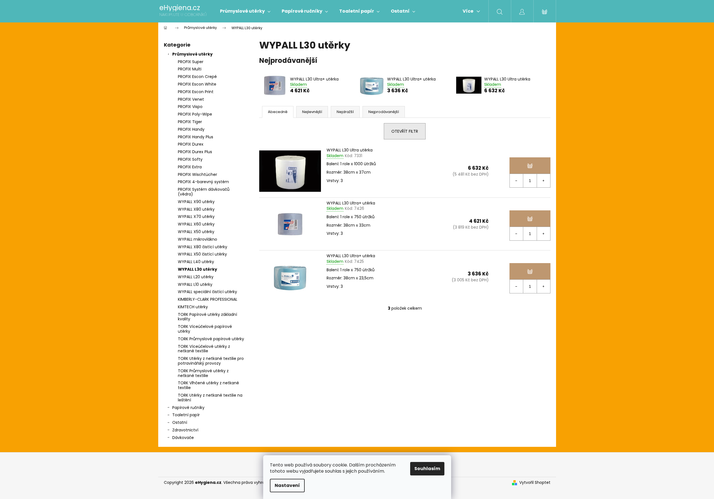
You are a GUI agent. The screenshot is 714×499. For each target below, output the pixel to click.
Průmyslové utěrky (192, 54)
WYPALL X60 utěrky (196, 224)
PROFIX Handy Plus (195, 137)
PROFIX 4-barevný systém (203, 182)
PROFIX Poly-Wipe (195, 114)
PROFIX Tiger (190, 122)
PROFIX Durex (190, 144)
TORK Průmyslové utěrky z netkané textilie (203, 373)
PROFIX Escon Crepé (197, 76)
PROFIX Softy (190, 159)
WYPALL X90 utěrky (196, 201)
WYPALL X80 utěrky (196, 209)
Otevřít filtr (404, 131)
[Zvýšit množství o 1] (543, 180)
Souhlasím (427, 468)
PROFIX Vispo (190, 106)
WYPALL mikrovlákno (197, 239)
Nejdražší (345, 111)
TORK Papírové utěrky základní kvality (207, 317)
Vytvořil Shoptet (534, 482)
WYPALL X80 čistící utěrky (202, 247)
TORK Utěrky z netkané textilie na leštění (210, 397)
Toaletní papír (186, 415)
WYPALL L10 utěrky (195, 284)
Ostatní (179, 422)
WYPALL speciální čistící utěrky (207, 292)
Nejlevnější (312, 111)
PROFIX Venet (191, 99)
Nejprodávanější (383, 111)
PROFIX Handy (191, 129)
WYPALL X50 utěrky (196, 231)
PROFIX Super (190, 62)
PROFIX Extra (190, 167)
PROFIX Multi (189, 69)
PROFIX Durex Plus (195, 152)
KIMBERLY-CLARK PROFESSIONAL (207, 299)
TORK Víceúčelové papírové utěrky (205, 329)
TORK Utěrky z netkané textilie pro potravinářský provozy (211, 361)
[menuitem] (245, 11)
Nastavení (287, 485)
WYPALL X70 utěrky (196, 216)
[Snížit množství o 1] (516, 180)
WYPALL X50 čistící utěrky (202, 254)
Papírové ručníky (188, 407)
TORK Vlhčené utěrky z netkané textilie (208, 385)
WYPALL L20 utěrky (195, 277)
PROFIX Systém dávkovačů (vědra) (203, 192)
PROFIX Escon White (197, 84)
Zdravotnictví (185, 430)
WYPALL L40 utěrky (196, 262)
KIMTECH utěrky (193, 307)
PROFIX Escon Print (195, 92)
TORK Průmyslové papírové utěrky (211, 339)
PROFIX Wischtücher (197, 174)
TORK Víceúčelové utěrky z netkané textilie (204, 349)
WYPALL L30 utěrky (197, 269)
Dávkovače (183, 437)
